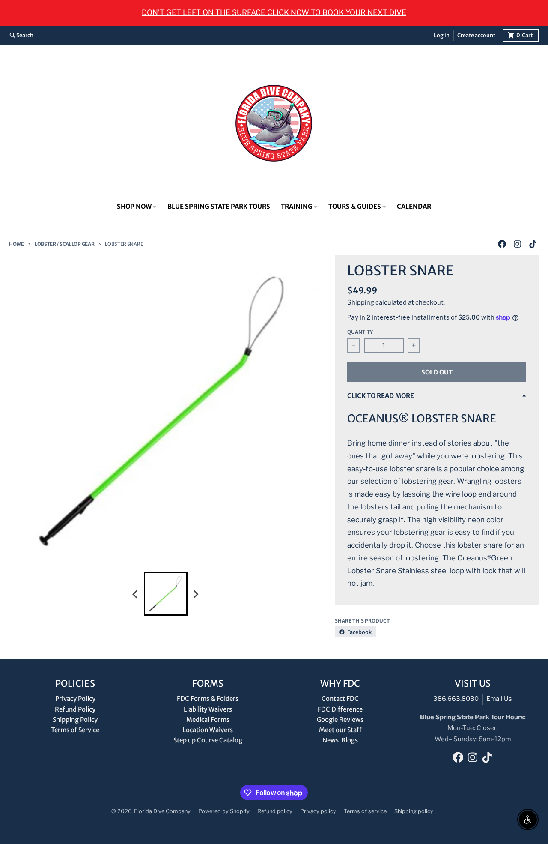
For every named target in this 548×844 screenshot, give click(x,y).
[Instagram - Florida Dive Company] (518, 244)
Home (16, 244)
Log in (442, 35)
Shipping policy (413, 811)
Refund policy (274, 811)
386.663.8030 (456, 699)
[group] (166, 594)
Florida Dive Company (162, 811)
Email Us (499, 699)
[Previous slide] (135, 594)
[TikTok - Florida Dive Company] (533, 244)
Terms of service (365, 811)
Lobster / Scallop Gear (64, 244)
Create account (476, 35)
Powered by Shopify (224, 811)
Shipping (360, 302)
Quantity (360, 332)
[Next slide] (195, 594)
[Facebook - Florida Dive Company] (502, 244)
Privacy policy (318, 811)
